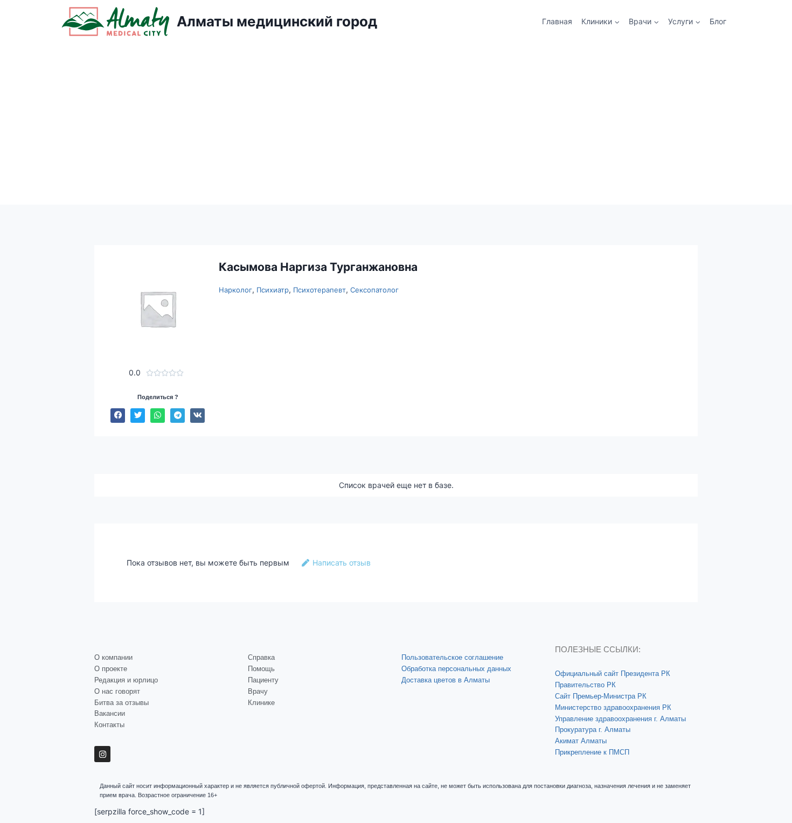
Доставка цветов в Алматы (445, 680)
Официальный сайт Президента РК (612, 673)
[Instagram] (102, 754)
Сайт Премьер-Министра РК (601, 696)
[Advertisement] (396, 123)
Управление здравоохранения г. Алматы (620, 719)
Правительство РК (585, 685)
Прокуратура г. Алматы (592, 730)
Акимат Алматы (581, 741)
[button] (117, 415)
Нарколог (235, 289)
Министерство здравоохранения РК (613, 707)
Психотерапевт (319, 289)
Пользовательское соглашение (452, 657)
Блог (718, 21)
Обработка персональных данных (456, 669)
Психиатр (272, 289)
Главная (557, 21)
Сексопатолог (374, 289)
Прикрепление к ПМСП (592, 752)
